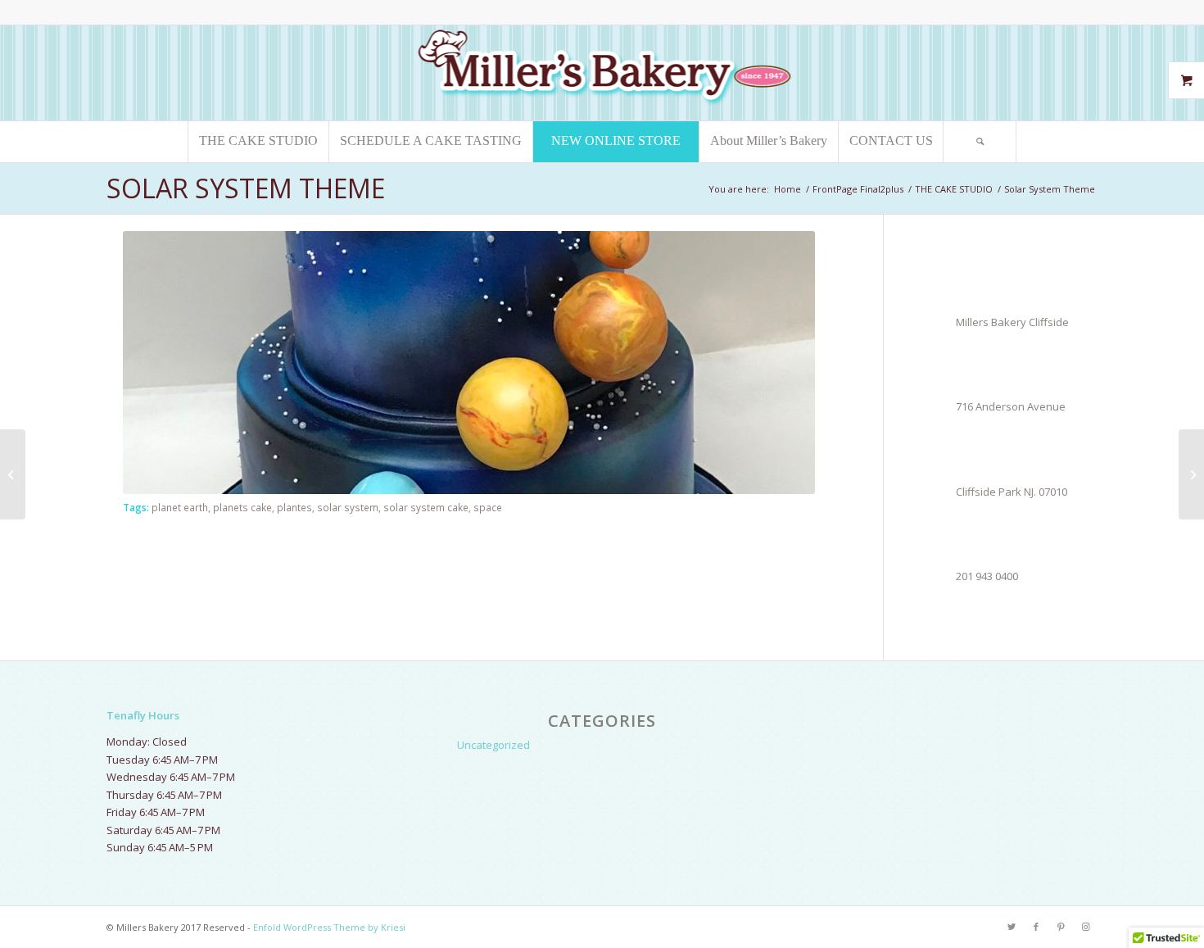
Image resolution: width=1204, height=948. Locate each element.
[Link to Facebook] (1036, 926)
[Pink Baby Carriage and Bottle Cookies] (12, 474)
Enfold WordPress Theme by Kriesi (329, 927)
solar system (347, 507)
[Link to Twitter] (1011, 926)
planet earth (180, 507)
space (487, 507)
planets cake (242, 507)
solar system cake (425, 507)
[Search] (979, 141)
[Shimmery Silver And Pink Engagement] (1191, 474)
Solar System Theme (245, 188)
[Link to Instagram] (1085, 926)
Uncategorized (493, 744)
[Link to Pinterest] (1060, 926)
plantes (294, 507)
